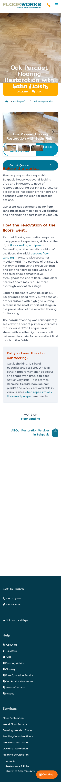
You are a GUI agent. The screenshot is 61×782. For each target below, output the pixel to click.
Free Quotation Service (19, 675)
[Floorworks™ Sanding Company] (22, 5)
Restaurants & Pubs (17, 766)
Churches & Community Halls (23, 771)
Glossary (10, 669)
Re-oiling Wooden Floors (18, 736)
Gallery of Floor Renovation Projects (21, 101)
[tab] (10, 148)
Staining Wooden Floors (17, 730)
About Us (11, 644)
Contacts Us (13, 604)
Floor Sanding (30, 418)
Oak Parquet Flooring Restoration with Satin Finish (44, 101)
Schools (10, 761)
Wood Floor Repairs (15, 724)
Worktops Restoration (16, 742)
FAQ (8, 657)
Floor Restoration (13, 718)
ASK (38, 91)
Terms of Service (15, 687)
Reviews (11, 650)
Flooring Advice (15, 663)
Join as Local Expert (18, 620)
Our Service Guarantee (19, 681)
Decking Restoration (15, 748)
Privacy (9, 693)
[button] (56, 4)
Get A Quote (14, 598)
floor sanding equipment (27, 245)
